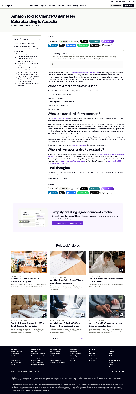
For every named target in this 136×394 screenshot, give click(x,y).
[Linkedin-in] (115, 371)
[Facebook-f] (119, 371)
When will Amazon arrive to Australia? (26, 49)
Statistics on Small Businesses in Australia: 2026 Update (27, 58)
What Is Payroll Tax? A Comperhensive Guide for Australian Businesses (28, 83)
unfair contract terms (79, 145)
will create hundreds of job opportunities (71, 161)
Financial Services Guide (23, 390)
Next (82, 338)
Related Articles (22, 54)
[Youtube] (123, 371)
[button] (39, 39)
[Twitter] (112, 371)
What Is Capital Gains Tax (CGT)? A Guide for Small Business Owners (28, 78)
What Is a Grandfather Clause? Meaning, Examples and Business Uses (28, 63)
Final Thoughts (20, 51)
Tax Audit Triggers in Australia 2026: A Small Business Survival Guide (28, 73)
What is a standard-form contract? (26, 46)
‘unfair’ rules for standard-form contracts (85, 73)
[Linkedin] (53, 64)
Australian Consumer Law (59, 118)
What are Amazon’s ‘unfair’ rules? (25, 43)
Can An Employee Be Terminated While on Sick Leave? (27, 69)
